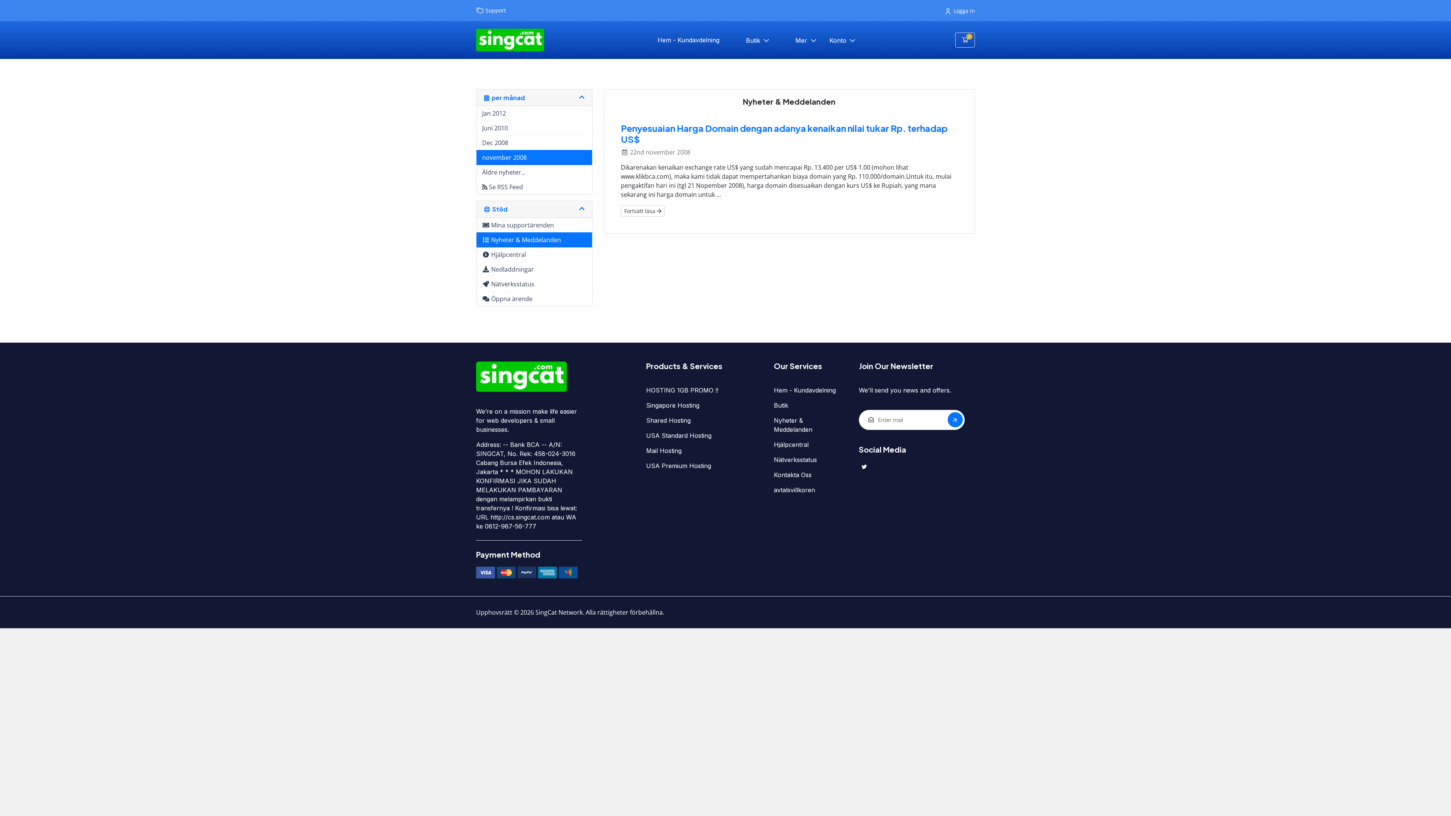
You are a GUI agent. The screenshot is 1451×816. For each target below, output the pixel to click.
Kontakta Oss (793, 475)
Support (496, 10)
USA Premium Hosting (678, 466)
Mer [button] (802, 40)
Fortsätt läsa (640, 211)
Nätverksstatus (795, 460)
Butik (754, 40)
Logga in (964, 10)
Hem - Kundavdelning (688, 40)
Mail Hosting (664, 450)
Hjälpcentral (791, 444)
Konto (838, 40)
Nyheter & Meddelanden (793, 425)
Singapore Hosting (672, 405)
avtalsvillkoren (794, 490)
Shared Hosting (668, 420)
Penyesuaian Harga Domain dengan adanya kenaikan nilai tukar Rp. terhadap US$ (784, 133)
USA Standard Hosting (679, 435)
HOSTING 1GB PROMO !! (682, 390)
